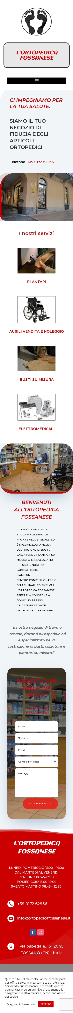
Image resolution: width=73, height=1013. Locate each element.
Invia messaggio (40, 803)
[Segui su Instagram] (40, 932)
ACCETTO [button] (45, 1004)
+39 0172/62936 (37, 710)
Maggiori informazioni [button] (21, 1004)
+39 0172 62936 (40, 162)
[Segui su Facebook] (33, 932)
